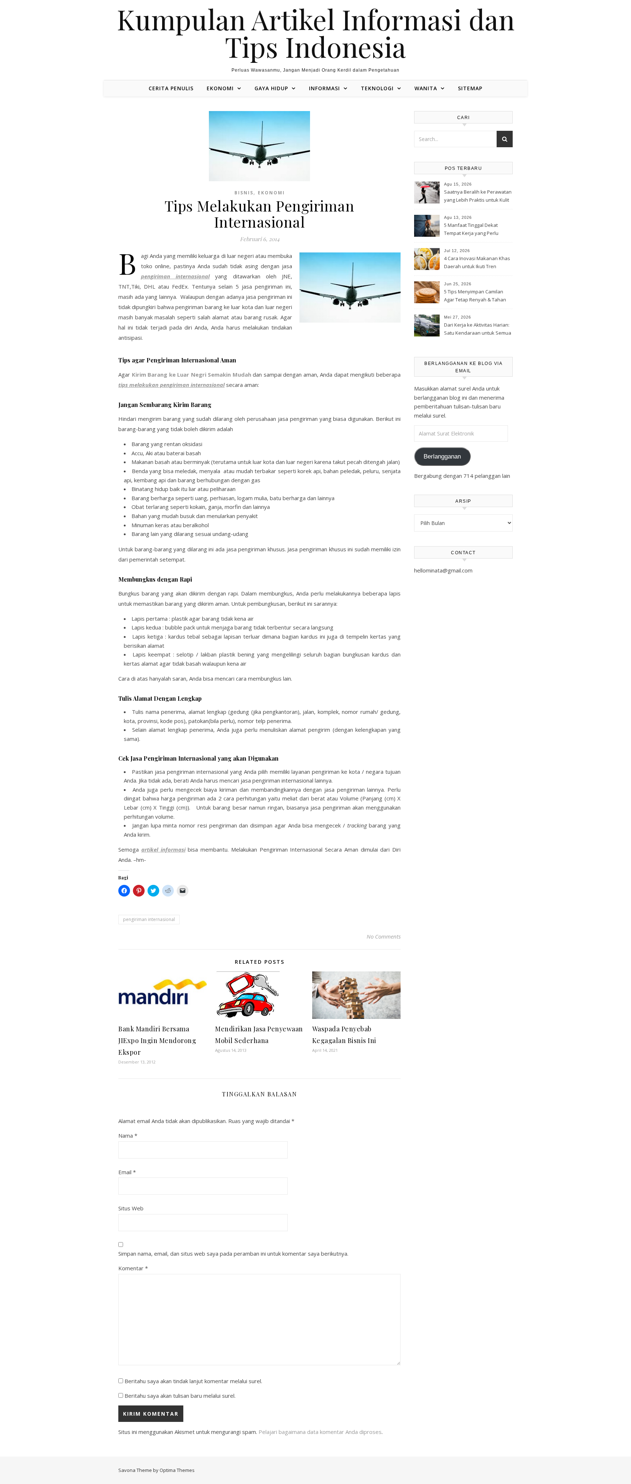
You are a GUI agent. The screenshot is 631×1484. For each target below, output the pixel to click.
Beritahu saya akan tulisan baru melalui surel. (180, 1395)
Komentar (133, 1268)
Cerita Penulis (171, 88)
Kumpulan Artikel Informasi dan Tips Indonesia (316, 32)
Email (127, 1172)
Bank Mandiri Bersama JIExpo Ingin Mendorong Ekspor (157, 1040)
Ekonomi (220, 88)
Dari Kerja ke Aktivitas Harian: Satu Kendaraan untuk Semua (477, 328)
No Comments (384, 936)
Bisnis (243, 193)
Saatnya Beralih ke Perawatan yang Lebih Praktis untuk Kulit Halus (478, 197)
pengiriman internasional (149, 919)
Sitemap (470, 88)
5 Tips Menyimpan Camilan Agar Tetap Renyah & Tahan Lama (475, 296)
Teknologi (377, 88)
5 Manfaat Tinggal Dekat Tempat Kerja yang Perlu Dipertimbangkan (471, 230)
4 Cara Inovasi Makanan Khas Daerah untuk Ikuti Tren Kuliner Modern (477, 263)
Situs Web (131, 1208)
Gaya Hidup (271, 88)
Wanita (425, 88)
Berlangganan (442, 456)
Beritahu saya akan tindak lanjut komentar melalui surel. (193, 1381)
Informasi (324, 88)
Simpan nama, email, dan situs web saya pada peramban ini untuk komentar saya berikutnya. (233, 1253)
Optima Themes (177, 1470)
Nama (127, 1135)
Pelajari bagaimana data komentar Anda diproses (320, 1431)
